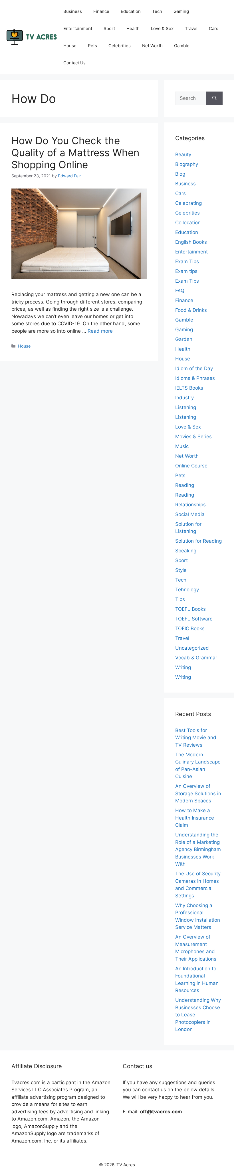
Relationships (190, 504)
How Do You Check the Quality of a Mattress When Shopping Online (75, 152)
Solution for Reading (198, 541)
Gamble (181, 45)
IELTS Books (189, 388)
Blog (180, 174)
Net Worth (152, 45)
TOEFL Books (190, 609)
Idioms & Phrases (195, 378)
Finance (101, 11)
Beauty (183, 154)
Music (182, 446)
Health (133, 28)
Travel (191, 28)
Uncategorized (192, 648)
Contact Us (74, 63)
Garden (183, 339)
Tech (157, 11)
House (69, 45)
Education (131, 11)
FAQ (179, 291)
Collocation (188, 222)
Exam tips (186, 271)
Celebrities (119, 45)
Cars (213, 28)
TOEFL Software (194, 619)
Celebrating (188, 203)
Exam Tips (187, 261)
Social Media (190, 514)
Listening (185, 407)
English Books (191, 242)
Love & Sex (162, 28)
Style (181, 570)
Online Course (191, 466)
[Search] (214, 98)
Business (72, 11)
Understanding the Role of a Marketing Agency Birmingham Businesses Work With (198, 849)
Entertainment (77, 28)
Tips (180, 599)
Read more (100, 331)
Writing (183, 667)
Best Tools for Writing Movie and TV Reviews (195, 737)
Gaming (181, 11)
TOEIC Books (190, 628)
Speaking (185, 551)
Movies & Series (193, 436)
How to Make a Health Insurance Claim (194, 818)
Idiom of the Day (194, 368)
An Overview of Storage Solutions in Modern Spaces (198, 793)
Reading (184, 485)
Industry (184, 397)
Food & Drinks (191, 310)
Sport (109, 28)
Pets (92, 45)
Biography (186, 164)
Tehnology (187, 589)
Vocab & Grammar (196, 658)
